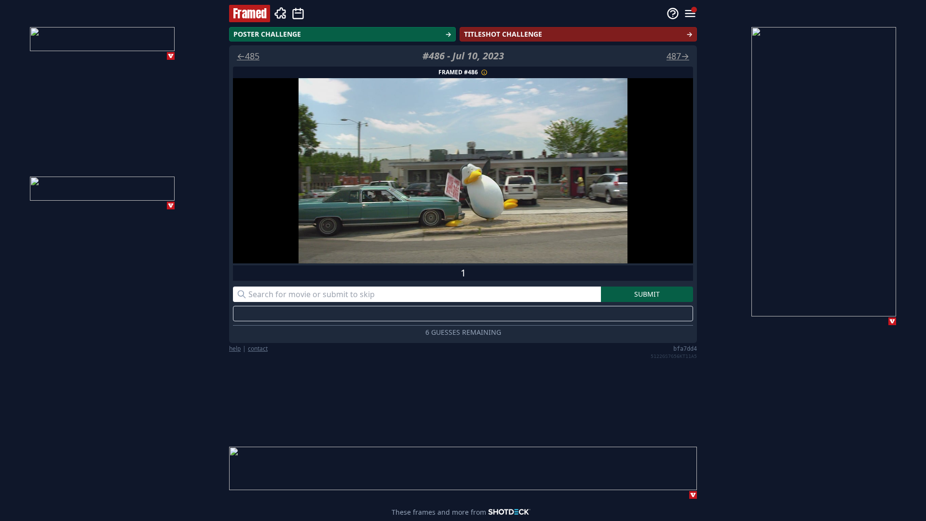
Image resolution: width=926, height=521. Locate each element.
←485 (248, 56)
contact (258, 349)
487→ (678, 56)
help (235, 349)
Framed (249, 13)
